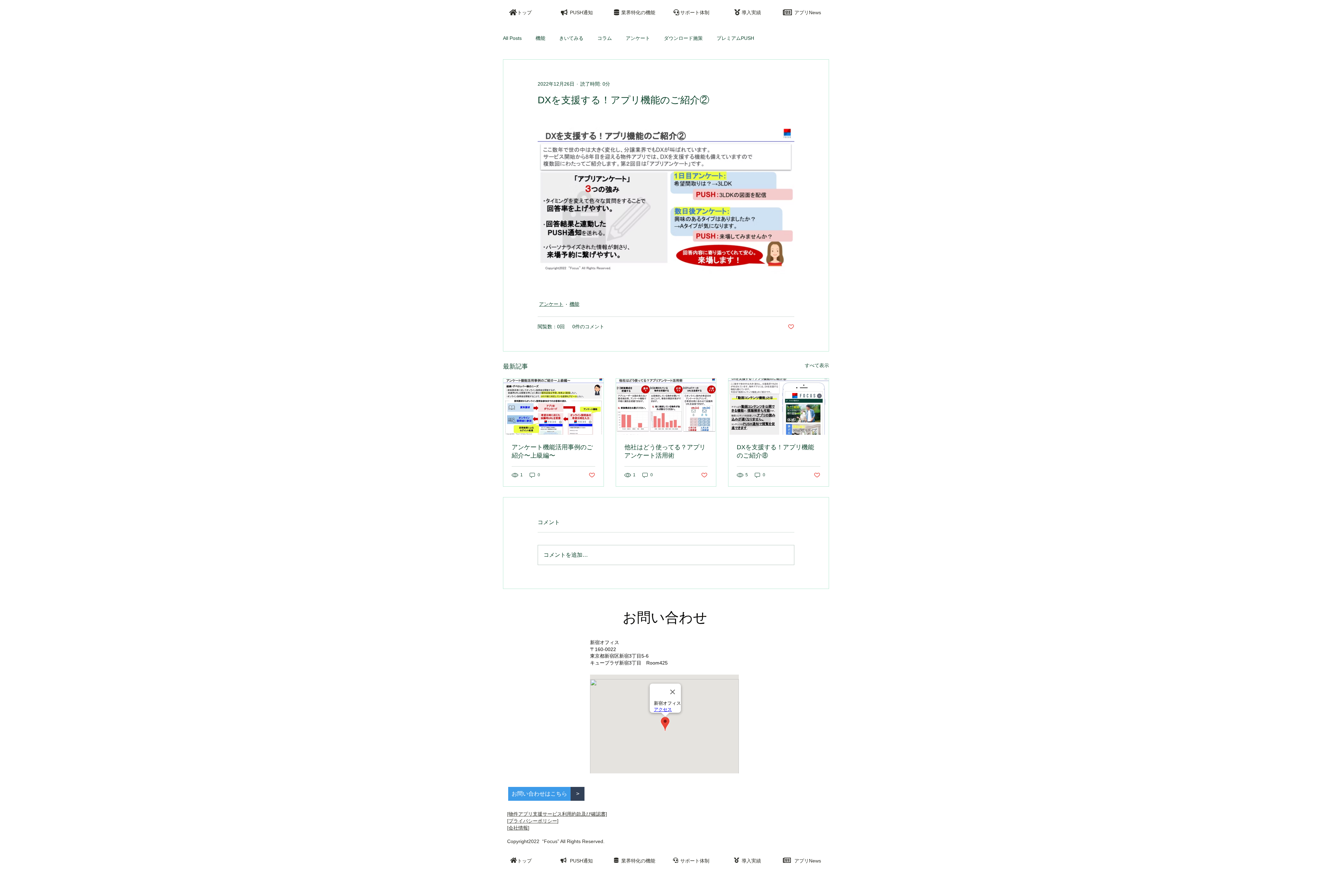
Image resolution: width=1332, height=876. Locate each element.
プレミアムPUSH (735, 38)
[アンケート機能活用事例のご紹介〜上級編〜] (553, 407)
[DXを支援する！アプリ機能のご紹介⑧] (778, 407)
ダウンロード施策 (683, 38)
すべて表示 (817, 365)
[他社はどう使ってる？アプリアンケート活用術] (666, 407)
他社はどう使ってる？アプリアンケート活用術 (665, 451)
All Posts (512, 38)
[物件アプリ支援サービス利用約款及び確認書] (557, 814)
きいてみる (571, 38)
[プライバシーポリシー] (532, 821)
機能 (540, 38)
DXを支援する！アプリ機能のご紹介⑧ (775, 451)
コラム (604, 38)
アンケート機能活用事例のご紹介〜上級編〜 (552, 451)
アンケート (638, 38)
